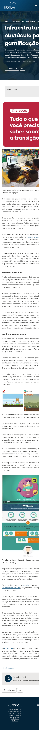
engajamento (32, 237)
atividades (8, 648)
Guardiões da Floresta (11, 588)
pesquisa (26, 585)
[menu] (36, 5)
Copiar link (13, 68)
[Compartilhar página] (22, 68)
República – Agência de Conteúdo (15, 719)
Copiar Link (11, 690)
